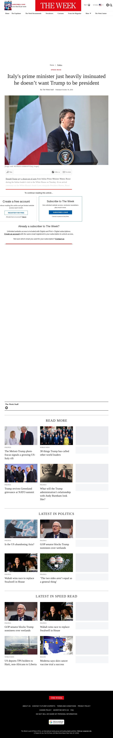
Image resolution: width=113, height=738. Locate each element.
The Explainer (16, 13)
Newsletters (49, 13)
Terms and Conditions (66, 706)
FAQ (72, 710)
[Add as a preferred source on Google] (56, 722)
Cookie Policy (45, 710)
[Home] (7, 13)
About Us (26, 706)
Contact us (59, 239)
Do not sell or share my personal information (56, 714)
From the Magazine (74, 13)
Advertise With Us (61, 710)
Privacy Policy (84, 706)
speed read (56, 70)
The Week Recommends (33, 13)
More (88, 13)
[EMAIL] (7, 407)
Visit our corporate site (84, 731)
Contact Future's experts (43, 706)
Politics (59, 65)
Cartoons (61, 13)
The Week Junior (101, 13)
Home (52, 65)
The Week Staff (48, 90)
